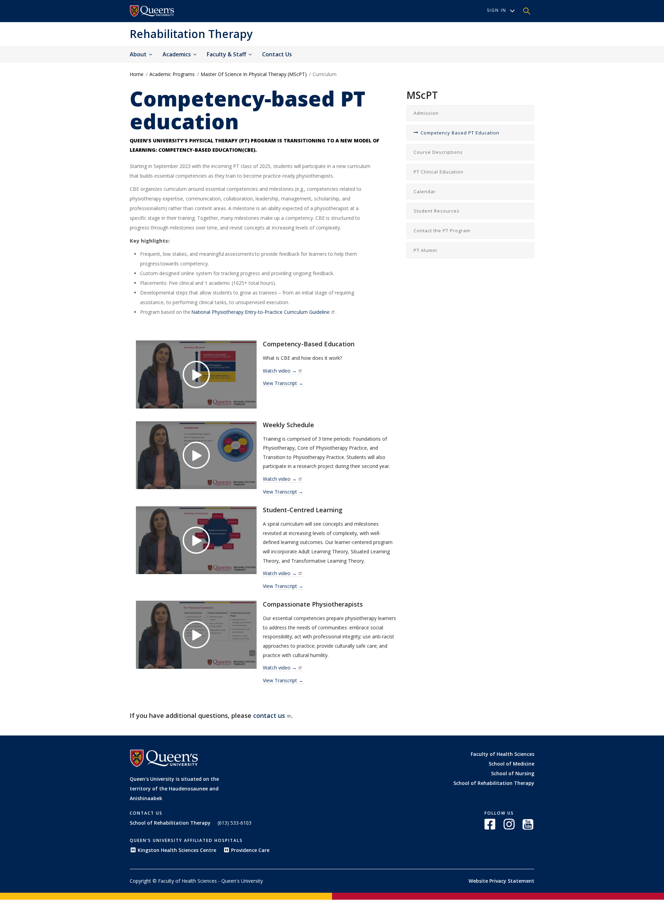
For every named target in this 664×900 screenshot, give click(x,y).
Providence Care (250, 850)
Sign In (496, 10)
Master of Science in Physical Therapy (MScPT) (254, 74)
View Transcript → (283, 383)
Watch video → (280, 370)
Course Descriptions (438, 152)
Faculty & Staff (227, 54)
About (139, 54)
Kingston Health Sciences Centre (177, 850)
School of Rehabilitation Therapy (493, 783)
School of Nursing (512, 773)
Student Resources (437, 211)
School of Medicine (511, 763)
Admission (426, 113)
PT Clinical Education (438, 172)
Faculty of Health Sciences (502, 754)
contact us (269, 715)
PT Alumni (425, 250)
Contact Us (277, 54)
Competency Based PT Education (460, 133)
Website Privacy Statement (501, 881)
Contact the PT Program (442, 230)
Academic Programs (172, 74)
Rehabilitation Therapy (191, 33)
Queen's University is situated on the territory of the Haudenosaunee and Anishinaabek (174, 788)
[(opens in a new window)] (152, 11)
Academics (177, 54)
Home (137, 74)
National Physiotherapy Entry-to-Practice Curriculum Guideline (260, 312)
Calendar (425, 191)
